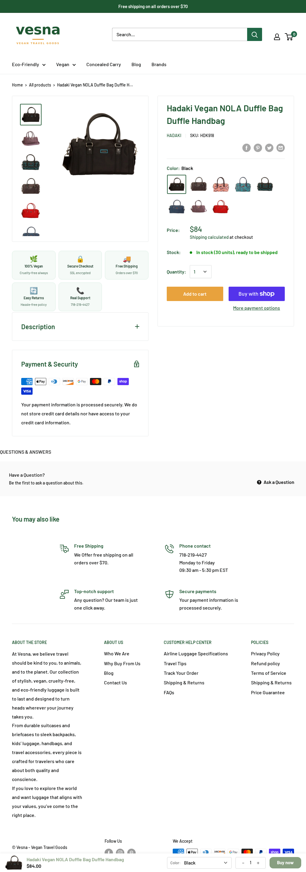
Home (17, 84)
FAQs (169, 692)
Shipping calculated (209, 237)
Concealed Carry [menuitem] (103, 64)
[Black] (176, 184)
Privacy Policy (265, 653)
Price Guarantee (268, 692)
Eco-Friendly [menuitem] (25, 64)
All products (40, 84)
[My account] (277, 37)
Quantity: (176, 271)
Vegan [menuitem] (62, 64)
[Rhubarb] (220, 206)
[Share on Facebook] (246, 148)
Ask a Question (278, 482)
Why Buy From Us (122, 663)
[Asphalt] (198, 184)
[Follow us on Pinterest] (131, 853)
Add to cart (194, 294)
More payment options (256, 308)
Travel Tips (175, 663)
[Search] (254, 34)
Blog (109, 673)
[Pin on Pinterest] (258, 148)
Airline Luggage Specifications (196, 653)
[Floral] (243, 184)
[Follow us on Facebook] (109, 853)
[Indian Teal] (176, 206)
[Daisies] (220, 184)
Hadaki (174, 135)
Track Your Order (181, 673)
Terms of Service (268, 673)
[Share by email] (280, 148)
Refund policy (265, 663)
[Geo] (265, 184)
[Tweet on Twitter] (269, 148)
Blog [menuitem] (136, 64)
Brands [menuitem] (159, 64)
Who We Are (116, 653)
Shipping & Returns (184, 682)
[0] (289, 36)
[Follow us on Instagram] (120, 853)
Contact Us (115, 682)
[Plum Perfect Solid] (198, 206)
